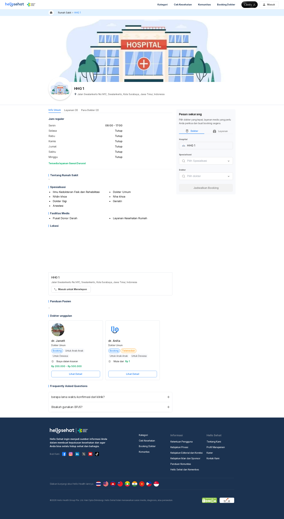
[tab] (54, 110)
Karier (210, 452)
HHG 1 (77, 12)
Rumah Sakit (64, 12)
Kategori (143, 435)
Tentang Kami (214, 441)
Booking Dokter (147, 446)
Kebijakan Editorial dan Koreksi (186, 452)
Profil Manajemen (216, 447)
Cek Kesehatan (147, 440)
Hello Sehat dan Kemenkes (184, 469)
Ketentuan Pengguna (181, 441)
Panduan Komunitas (180, 464)
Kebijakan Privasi (179, 447)
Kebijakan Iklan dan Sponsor (185, 458)
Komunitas (144, 451)
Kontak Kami (213, 458)
